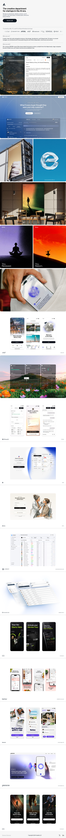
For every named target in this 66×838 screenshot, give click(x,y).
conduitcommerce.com (59, 396)
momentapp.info (61, 742)
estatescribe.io (61, 612)
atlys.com (62, 352)
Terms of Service (6, 835)
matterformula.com (60, 699)
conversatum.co (61, 785)
